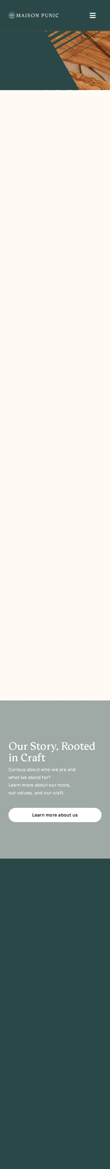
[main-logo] (34, 14)
